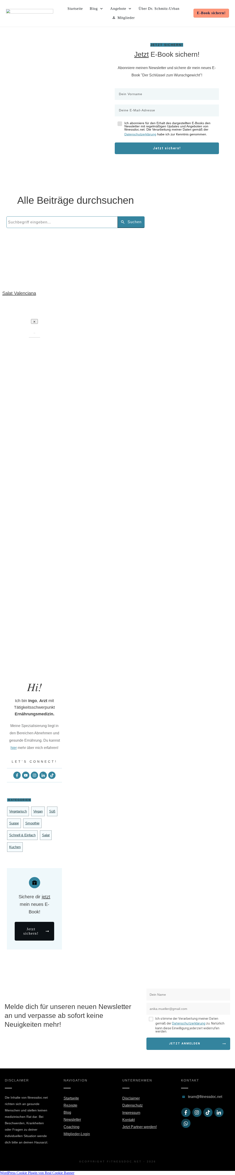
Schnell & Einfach (22, 835)
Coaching (71, 1127)
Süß (52, 811)
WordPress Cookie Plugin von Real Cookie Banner (37, 1173)
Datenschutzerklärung (140, 134)
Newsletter (72, 1119)
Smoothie (32, 823)
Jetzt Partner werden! (139, 1127)
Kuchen (15, 847)
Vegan (38, 811)
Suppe (14, 823)
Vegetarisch (18, 811)
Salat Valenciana (19, 293)
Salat (46, 835)
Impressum (131, 1113)
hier (14, 748)
